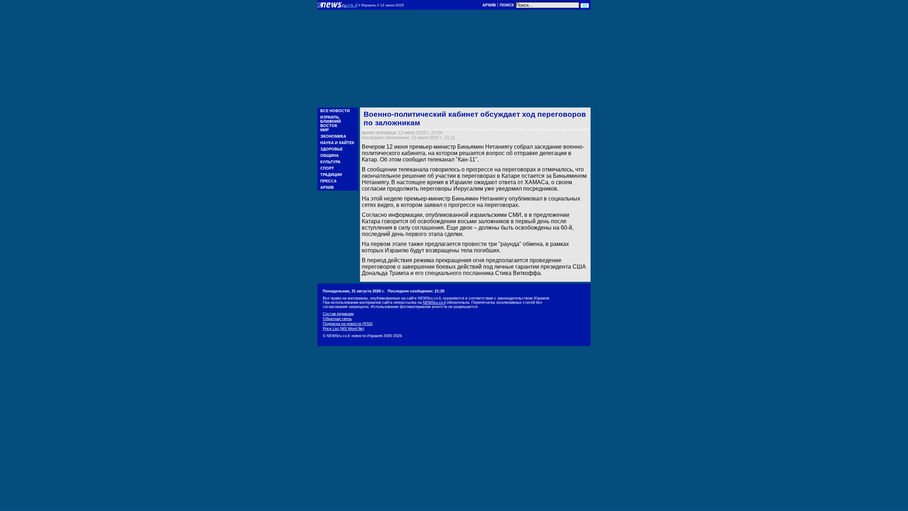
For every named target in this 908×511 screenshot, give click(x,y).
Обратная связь (337, 319)
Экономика (333, 136)
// (381, 5)
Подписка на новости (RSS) (348, 324)
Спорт (327, 168)
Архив (489, 5)
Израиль (329, 117)
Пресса (328, 181)
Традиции (331, 174)
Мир (324, 130)
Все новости (335, 111)
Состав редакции (338, 314)
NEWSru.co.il (434, 302)
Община (329, 155)
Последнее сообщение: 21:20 (416, 291)
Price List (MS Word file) (343, 328)
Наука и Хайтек (337, 143)
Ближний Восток (330, 123)
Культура (330, 162)
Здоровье (331, 149)
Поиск (507, 5)
